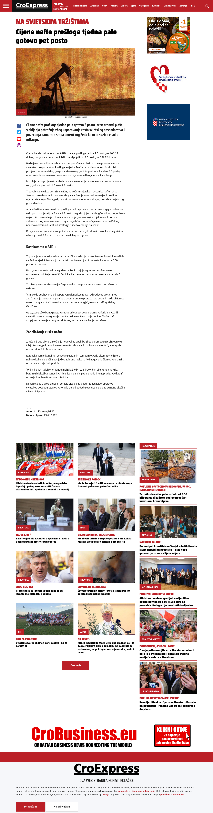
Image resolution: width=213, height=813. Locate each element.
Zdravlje (183, 6)
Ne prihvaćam (62, 806)
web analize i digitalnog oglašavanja (136, 791)
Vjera (133, 6)
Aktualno (94, 6)
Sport (104, 6)
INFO (193, 6)
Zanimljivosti (170, 6)
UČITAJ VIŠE (75, 665)
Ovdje (106, 794)
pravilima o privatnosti (172, 794)
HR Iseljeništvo (80, 6)
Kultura (114, 6)
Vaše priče (144, 6)
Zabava (124, 6)
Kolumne (156, 6)
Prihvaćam (30, 806)
